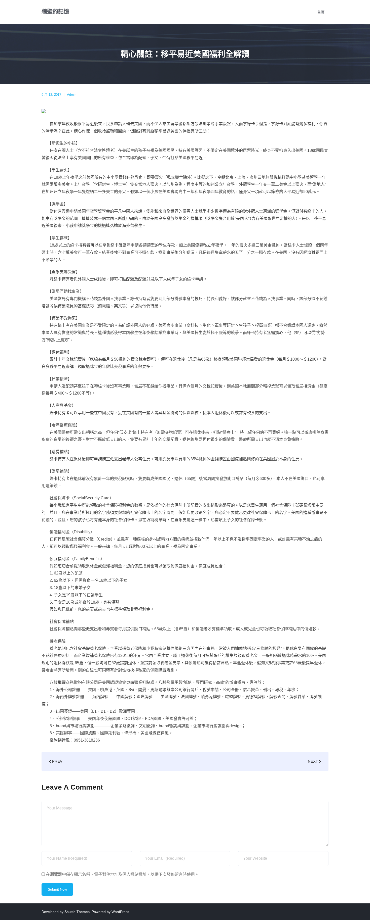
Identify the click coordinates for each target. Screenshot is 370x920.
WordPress (120, 912)
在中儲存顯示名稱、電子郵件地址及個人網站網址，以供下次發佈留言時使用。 (122, 874)
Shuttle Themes (77, 912)
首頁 (321, 12)
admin (71, 94)
